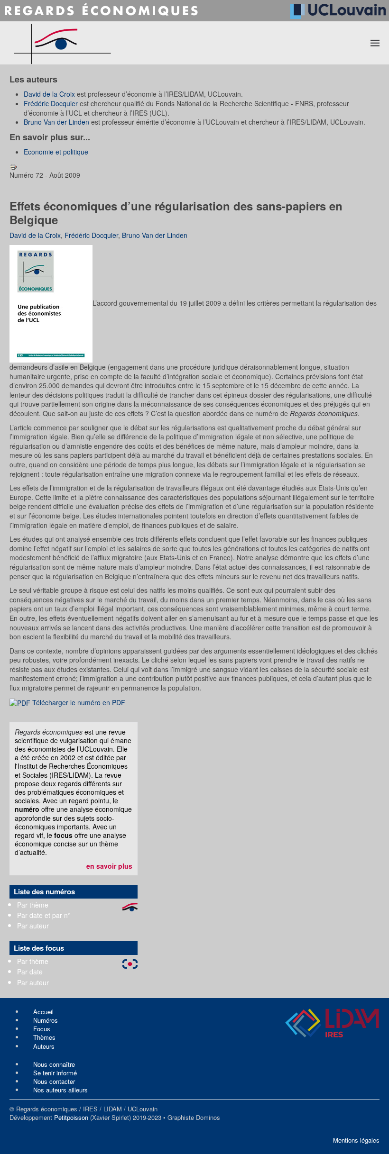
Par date (30, 971)
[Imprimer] (13, 166)
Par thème (32, 904)
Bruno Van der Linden (56, 122)
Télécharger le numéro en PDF (77, 702)
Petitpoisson (71, 1117)
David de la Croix (49, 94)
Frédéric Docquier (51, 103)
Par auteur (33, 925)
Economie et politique (56, 151)
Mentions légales (356, 1140)
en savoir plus (109, 866)
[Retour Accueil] (99, 42)
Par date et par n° (44, 915)
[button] (375, 42)
